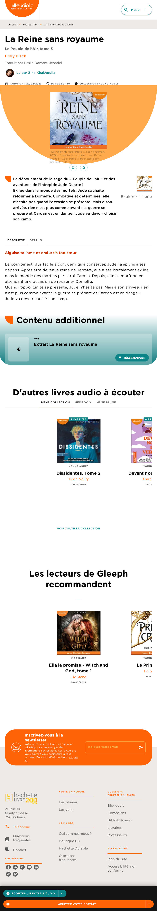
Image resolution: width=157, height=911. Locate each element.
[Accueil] (22, 9)
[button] (34, 893)
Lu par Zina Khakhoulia (35, 73)
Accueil (12, 24)
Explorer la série (136, 196)
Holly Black (15, 56)
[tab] (16, 240)
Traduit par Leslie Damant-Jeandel (33, 63)
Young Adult (30, 24)
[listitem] (8, 867)
